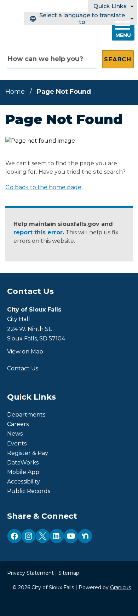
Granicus (120, 587)
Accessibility (23, 481)
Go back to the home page (43, 187)
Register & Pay (27, 453)
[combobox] (80, 18)
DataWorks (23, 462)
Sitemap (68, 573)
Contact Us (22, 368)
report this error (38, 232)
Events (17, 443)
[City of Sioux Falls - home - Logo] (51, 30)
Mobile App (23, 472)
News (15, 433)
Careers (18, 424)
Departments (26, 414)
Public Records (28, 491)
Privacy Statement (30, 573)
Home (15, 92)
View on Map (25, 351)
